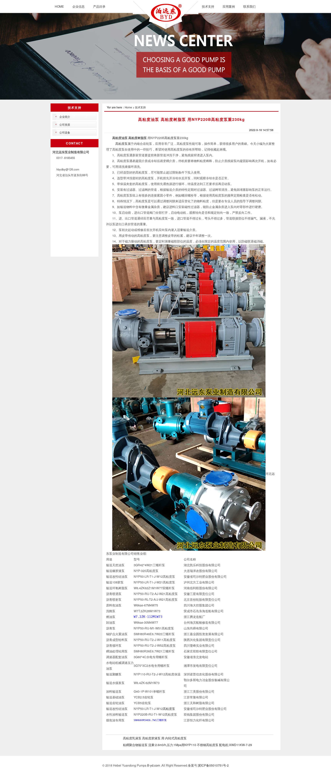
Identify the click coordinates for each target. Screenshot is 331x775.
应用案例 (229, 6)
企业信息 (78, 6)
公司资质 (64, 124)
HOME (59, 6)
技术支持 (208, 6)
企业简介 (64, 117)
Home (128, 107)
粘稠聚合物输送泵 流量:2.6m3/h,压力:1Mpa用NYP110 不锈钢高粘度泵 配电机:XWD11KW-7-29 (187, 745)
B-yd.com (153, 765)
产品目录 (99, 6)
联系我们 (249, 6)
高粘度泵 (170, 138)
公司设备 (64, 132)
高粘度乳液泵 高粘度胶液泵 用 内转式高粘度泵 (155, 738)
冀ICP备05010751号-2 (213, 765)
